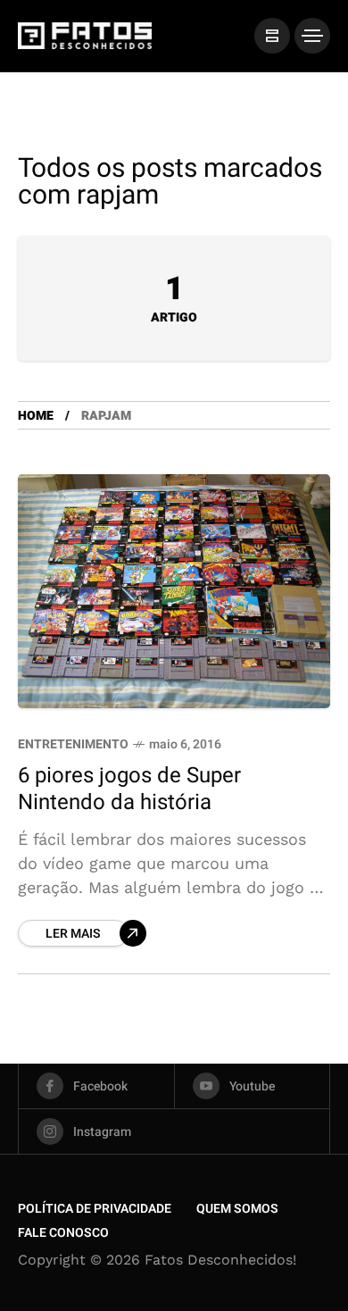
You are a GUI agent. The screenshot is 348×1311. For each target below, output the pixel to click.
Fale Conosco (63, 1232)
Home (36, 415)
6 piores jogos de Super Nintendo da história (129, 788)
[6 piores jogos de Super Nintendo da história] (174, 591)
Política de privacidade (94, 1208)
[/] (272, 36)
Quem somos (237, 1208)
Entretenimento (73, 744)
